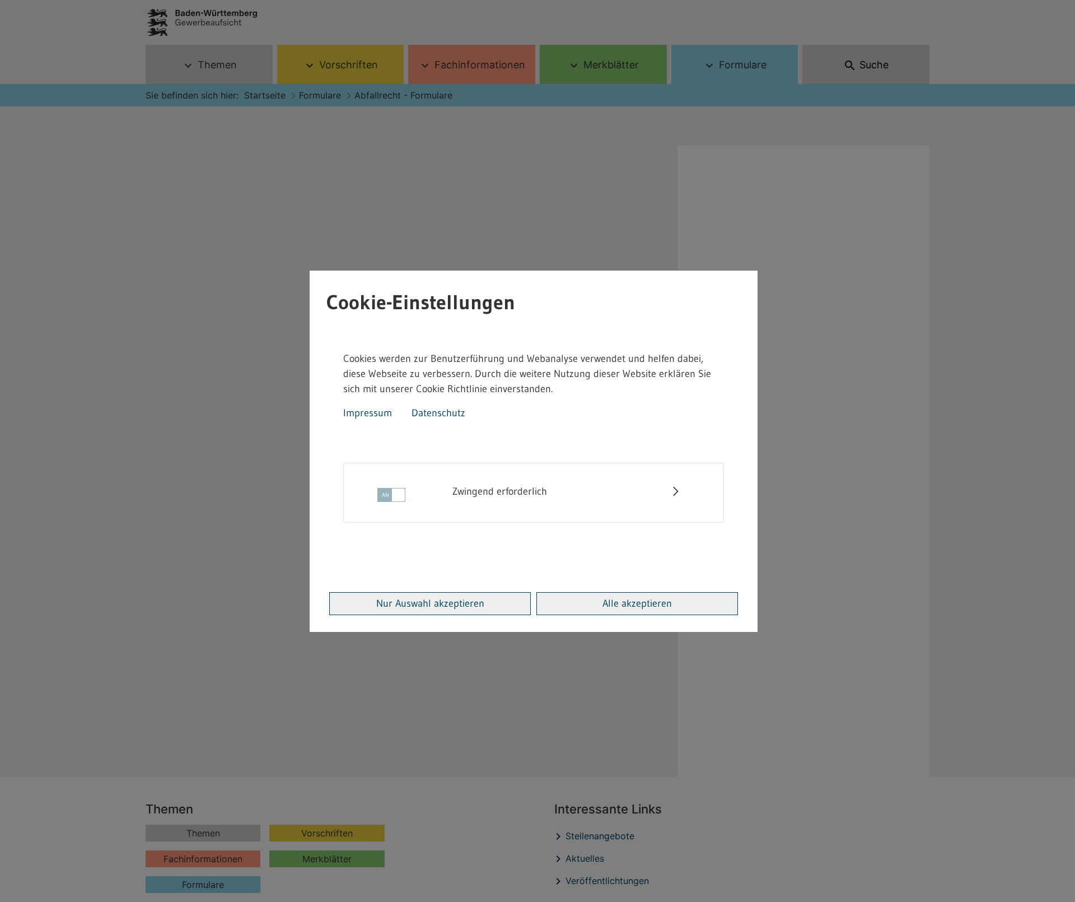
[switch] (391, 498)
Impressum (367, 413)
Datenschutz (438, 413)
